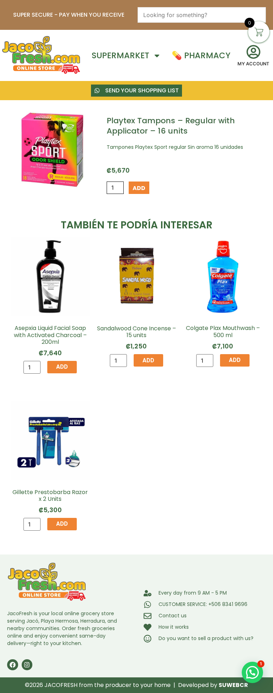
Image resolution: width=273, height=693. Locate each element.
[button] (252, 672)
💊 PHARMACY (201, 56)
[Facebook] (12, 664)
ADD (139, 188)
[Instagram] (27, 664)
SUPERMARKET (120, 56)
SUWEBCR (233, 685)
